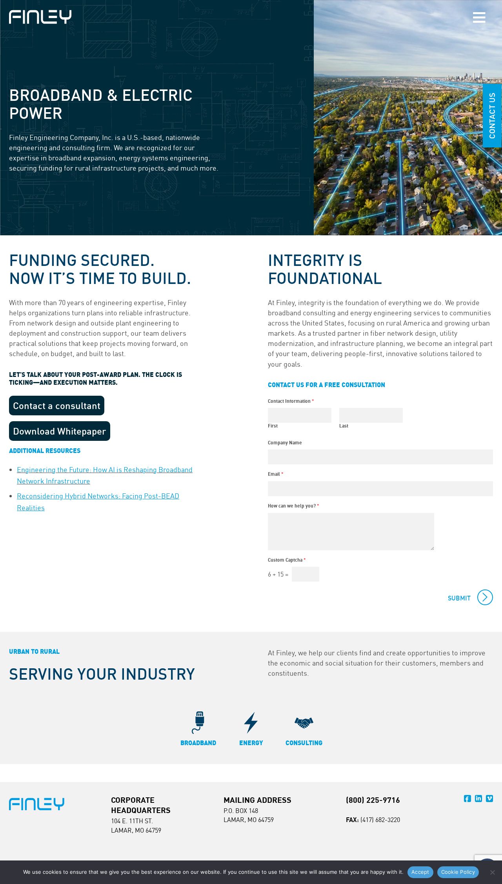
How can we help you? (293, 506)
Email (276, 474)
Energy (251, 743)
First (273, 426)
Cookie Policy (458, 872)
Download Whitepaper (59, 431)
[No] (492, 872)
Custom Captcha (287, 560)
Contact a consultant (56, 405)
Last (343, 426)
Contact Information (291, 401)
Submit (459, 598)
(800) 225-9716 (373, 800)
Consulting (304, 743)
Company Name (285, 443)
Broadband (198, 743)
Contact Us (492, 116)
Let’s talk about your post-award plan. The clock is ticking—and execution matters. (95, 378)
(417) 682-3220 (380, 820)
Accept (420, 872)
